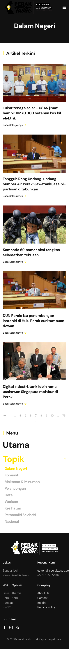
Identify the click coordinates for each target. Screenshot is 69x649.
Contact (42, 598)
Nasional (12, 521)
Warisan (11, 501)
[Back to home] (28, 7)
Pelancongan (15, 488)
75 (63, 415)
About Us (43, 593)
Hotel (9, 495)
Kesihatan (13, 508)
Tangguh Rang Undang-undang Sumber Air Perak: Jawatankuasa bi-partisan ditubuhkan (34, 184)
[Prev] (4, 415)
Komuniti (12, 475)
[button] (64, 7)
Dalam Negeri (34, 26)
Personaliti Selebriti (20, 514)
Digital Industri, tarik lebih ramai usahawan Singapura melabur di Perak (30, 391)
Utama (16, 445)
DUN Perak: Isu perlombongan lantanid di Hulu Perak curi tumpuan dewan (33, 320)
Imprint (42, 603)
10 (52, 415)
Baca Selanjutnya (13, 125)
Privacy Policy (46, 607)
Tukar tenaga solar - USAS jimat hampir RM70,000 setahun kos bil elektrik (32, 113)
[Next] (34, 422)
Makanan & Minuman (22, 481)
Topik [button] (13, 459)
